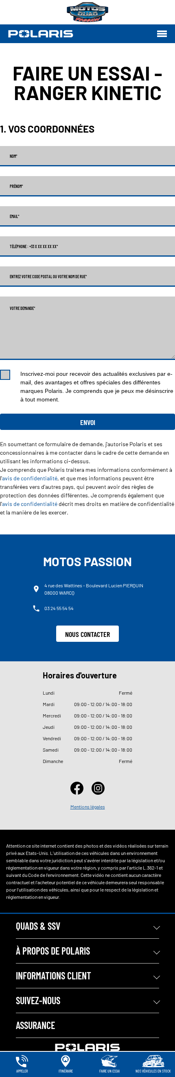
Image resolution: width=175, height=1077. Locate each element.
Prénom (16, 186)
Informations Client (53, 975)
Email (15, 216)
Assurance (35, 1025)
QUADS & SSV (38, 926)
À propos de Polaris (53, 951)
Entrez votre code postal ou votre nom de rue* (48, 277)
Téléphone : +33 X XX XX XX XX (34, 246)
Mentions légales (87, 806)
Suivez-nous (38, 1000)
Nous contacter (87, 634)
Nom (14, 156)
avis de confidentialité (29, 478)
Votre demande (22, 308)
